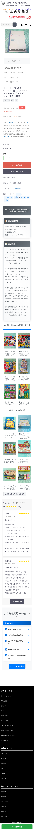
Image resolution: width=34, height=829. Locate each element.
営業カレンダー (5, 816)
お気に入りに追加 (17, 171)
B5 (28, 197)
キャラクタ (4, 758)
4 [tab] (18, 49)
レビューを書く (17, 601)
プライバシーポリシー (7, 725)
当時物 (6, 200)
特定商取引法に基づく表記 (8, 735)
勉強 (12, 100)
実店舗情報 (4, 701)
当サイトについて (6, 696)
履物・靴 (3, 778)
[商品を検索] (15, 24)
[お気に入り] (26, 25)
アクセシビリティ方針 (7, 730)
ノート (19, 194)
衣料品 (3, 773)
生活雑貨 (3, 763)
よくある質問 (4, 720)
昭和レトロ (4, 753)
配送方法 (3, 706)
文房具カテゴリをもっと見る (15, 494)
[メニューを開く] (3, 3)
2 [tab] (13, 49)
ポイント (3, 711)
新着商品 (3, 791)
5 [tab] (20, 49)
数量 (4, 154)
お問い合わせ (4, 740)
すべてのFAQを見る (17, 666)
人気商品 (3, 796)
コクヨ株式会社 (17, 188)
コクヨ (23, 197)
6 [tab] (23, 49)
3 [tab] (15, 49)
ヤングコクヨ (8, 197)
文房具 (17, 197)
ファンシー (7, 100)
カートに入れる (17, 165)
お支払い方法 (4, 715)
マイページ (4, 806)
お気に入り (4, 811)
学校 (16, 100)
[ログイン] (31, 25)
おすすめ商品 (4, 801)
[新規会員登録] (22, 25)
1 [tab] (10, 49)
